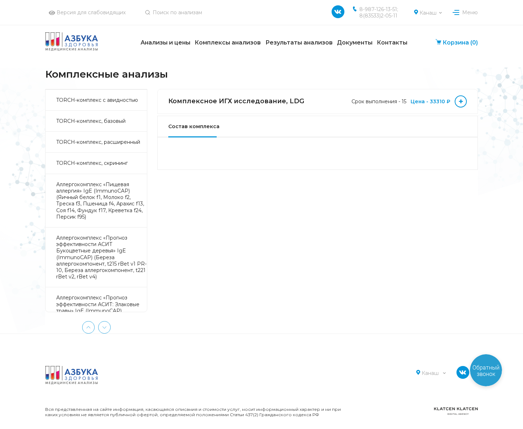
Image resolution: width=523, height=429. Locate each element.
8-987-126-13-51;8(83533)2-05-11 (378, 12)
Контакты (392, 42)
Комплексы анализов (228, 42)
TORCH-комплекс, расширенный (98, 142)
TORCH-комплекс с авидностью (97, 100)
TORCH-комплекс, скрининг (92, 163)
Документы (355, 42)
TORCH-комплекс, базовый (91, 121)
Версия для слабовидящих (90, 12)
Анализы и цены (165, 42)
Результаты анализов (299, 42)
